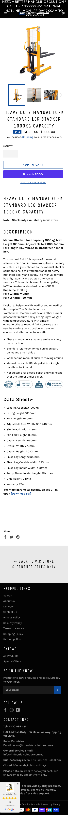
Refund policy (12, 639)
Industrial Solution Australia (26, 804)
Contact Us (10, 612)
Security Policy (12, 622)
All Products (10, 655)
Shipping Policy (13, 633)
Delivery (8, 606)
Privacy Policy (11, 617)
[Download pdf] (21, 493)
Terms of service (13, 628)
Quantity (8, 146)
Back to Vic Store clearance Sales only (34, 564)
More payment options (33, 182)
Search (7, 595)
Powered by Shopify (50, 804)
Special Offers (12, 661)
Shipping (27, 136)
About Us (9, 601)
